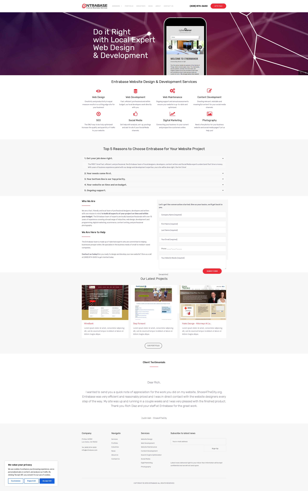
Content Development (149, 451)
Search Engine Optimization (151, 455)
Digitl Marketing (147, 463)
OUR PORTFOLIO (153, 346)
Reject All (31, 481)
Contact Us (168, 6)
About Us (114, 455)
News (150, 6)
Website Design (146, 439)
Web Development (147, 443)
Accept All (47, 481)
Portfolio (129, 6)
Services (114, 439)
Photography (146, 467)
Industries (140, 6)
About (158, 6)
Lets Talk (218, 6)
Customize (15, 481)
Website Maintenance (149, 447)
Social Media (145, 459)
